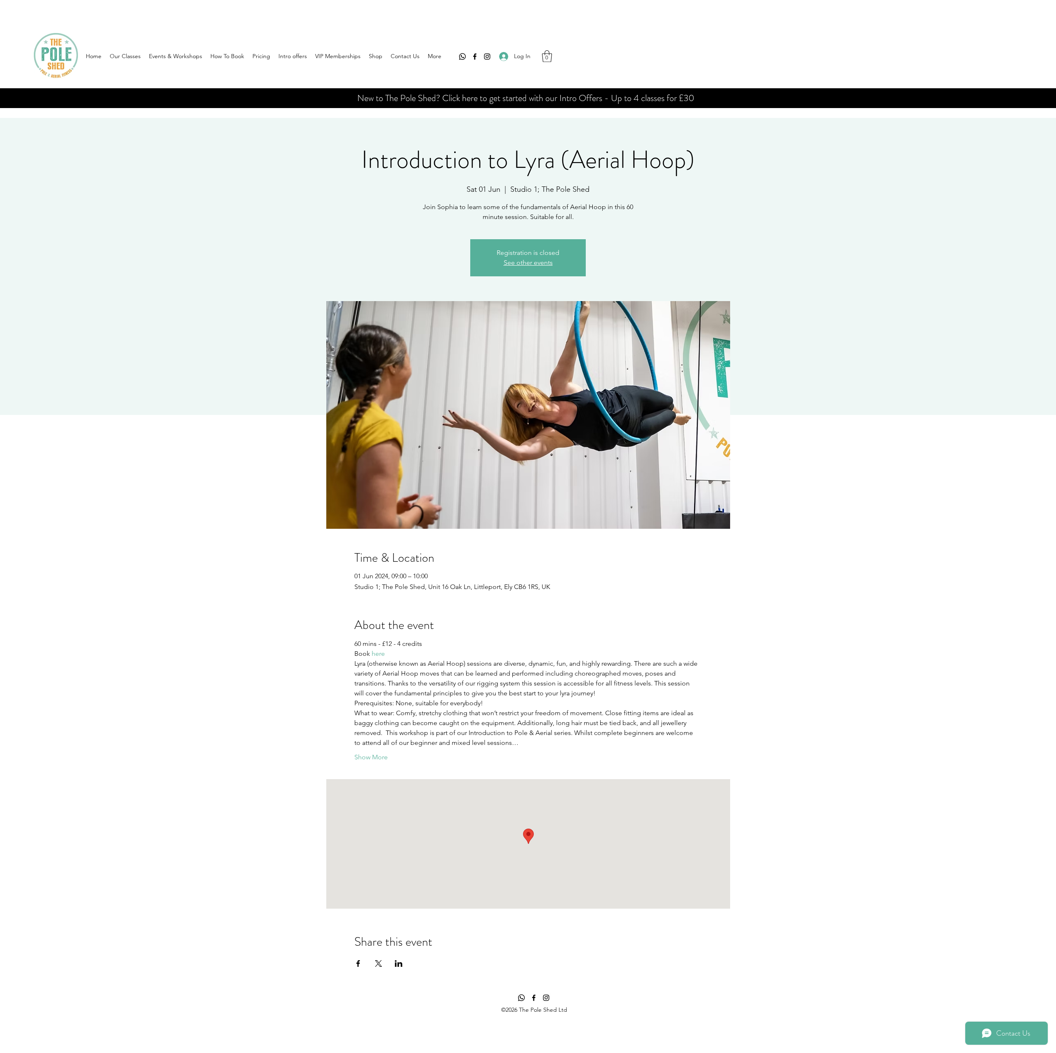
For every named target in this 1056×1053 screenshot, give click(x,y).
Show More (371, 757)
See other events (528, 262)
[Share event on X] (378, 963)
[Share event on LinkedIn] (399, 963)
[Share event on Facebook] (358, 963)
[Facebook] (475, 56)
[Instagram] (487, 56)
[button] (547, 56)
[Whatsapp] (462, 56)
